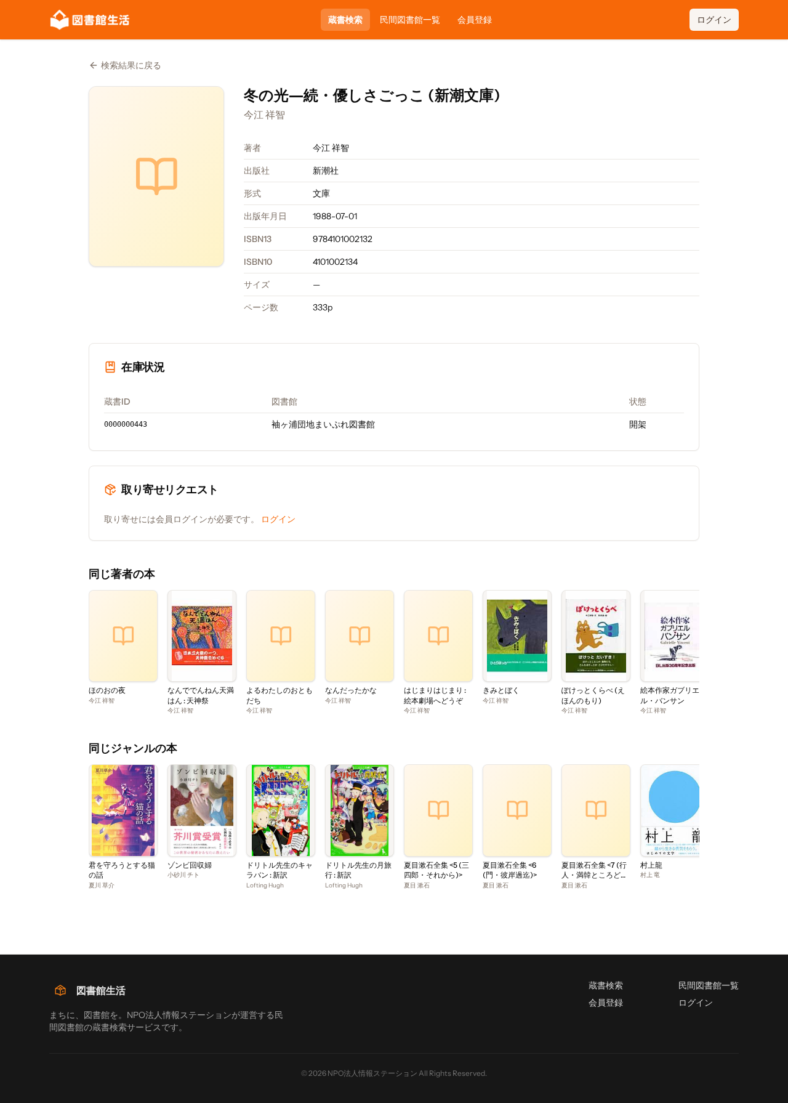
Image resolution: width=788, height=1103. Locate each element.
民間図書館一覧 (410, 19)
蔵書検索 (345, 19)
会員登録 (474, 19)
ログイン (714, 19)
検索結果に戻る (131, 65)
